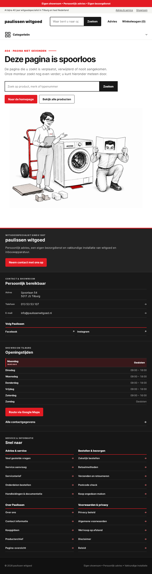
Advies (112, 21)
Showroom (141, 10)
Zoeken (92, 21)
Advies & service (124, 10)
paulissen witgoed (23, 21)
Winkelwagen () (134, 21)
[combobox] (67, 21)
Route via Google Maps (24, 412)
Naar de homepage (21, 99)
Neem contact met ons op (26, 262)
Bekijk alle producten (57, 99)
